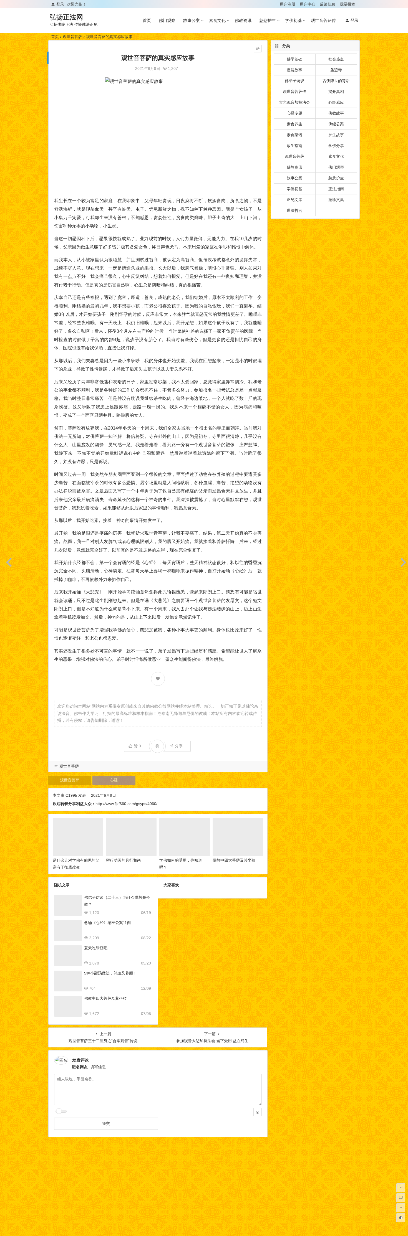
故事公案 (191, 20)
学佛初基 (293, 20)
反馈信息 (327, 4)
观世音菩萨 (72, 36)
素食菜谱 (294, 135)
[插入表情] (257, 1112)
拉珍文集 (336, 199)
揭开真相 (336, 91)
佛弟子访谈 (294, 80)
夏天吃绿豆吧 (95, 948)
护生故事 (336, 135)
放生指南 (294, 145)
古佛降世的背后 (336, 80)
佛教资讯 (243, 20)
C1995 (71, 795)
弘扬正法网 (66, 17)
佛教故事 (336, 113)
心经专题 (294, 113)
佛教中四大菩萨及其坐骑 (234, 860)
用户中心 (307, 4)
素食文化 (217, 20)
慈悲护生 (267, 20)
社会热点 (336, 59)
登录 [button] (60, 4)
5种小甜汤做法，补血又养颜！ (110, 973)
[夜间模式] (400, 1217)
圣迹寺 (336, 70)
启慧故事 (294, 70)
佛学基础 (294, 59)
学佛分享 (336, 145)
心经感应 (336, 102)
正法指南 (336, 189)
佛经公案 (336, 124)
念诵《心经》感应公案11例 (107, 922)
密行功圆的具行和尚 (123, 860)
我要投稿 (347, 4)
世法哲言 (294, 210)
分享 (179, 746)
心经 (114, 780)
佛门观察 (167, 20)
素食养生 (294, 124)
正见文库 (294, 199)
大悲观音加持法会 (294, 102)
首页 (147, 20)
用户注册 (287, 4)
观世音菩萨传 (323, 20)
